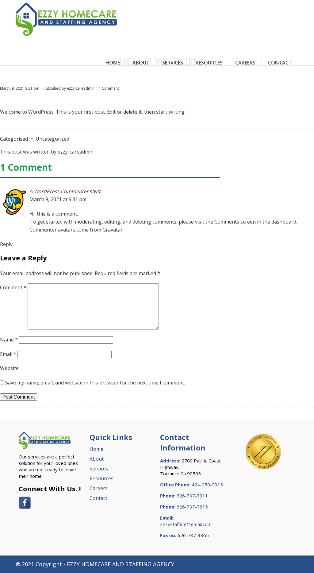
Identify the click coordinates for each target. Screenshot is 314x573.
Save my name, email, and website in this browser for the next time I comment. (95, 382)
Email (8, 354)
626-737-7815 (192, 507)
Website (9, 368)
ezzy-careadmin (80, 88)
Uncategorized (52, 138)
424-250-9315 (207, 484)
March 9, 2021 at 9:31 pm (57, 199)
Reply (6, 244)
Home (112, 62)
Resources (209, 62)
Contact (280, 62)
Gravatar (112, 229)
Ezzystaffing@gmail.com (186, 524)
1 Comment (109, 88)
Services (172, 62)
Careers (245, 62)
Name (9, 339)
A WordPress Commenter (59, 191)
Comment (13, 287)
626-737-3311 (192, 496)
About (141, 62)
